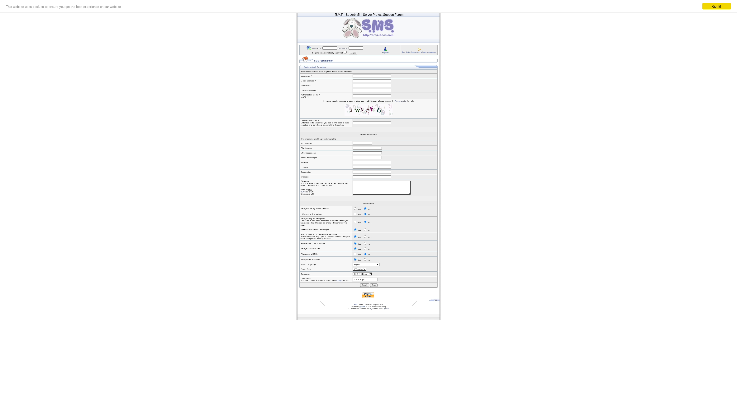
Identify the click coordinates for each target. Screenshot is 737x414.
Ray (370, 309)
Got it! (716, 6)
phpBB (362, 307)
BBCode (304, 192)
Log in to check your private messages (419, 52)
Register (385, 52)
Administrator (401, 101)
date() (338, 280)
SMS (355, 304)
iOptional (386, 309)
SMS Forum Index (323, 60)
